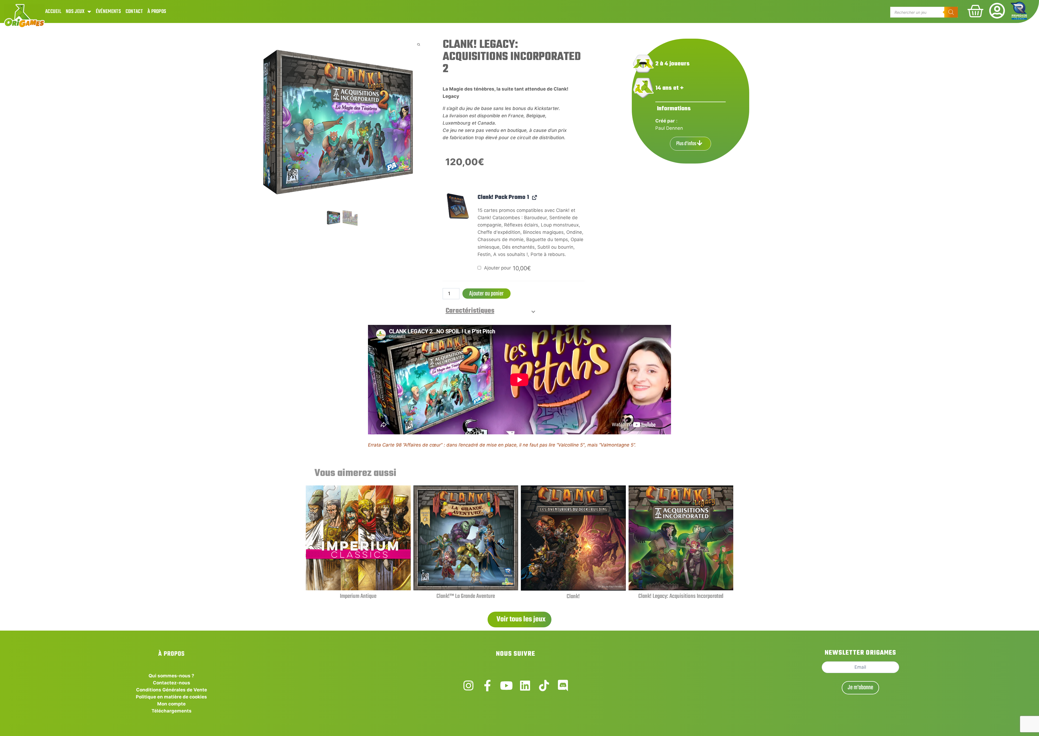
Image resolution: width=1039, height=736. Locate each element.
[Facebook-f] (487, 686)
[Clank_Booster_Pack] (457, 206)
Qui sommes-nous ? (171, 675)
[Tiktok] (544, 686)
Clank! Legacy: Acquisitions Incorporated (680, 596)
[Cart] (975, 11)
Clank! (573, 596)
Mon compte (171, 704)
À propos (156, 11)
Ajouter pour (507, 268)
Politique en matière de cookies (171, 697)
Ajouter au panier (486, 294)
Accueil (53, 11)
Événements (108, 11)
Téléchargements (172, 711)
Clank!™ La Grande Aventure (465, 596)
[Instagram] (468, 686)
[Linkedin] (525, 686)
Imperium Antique (358, 596)
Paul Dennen (669, 128)
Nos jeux (75, 11)
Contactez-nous (171, 682)
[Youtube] (506, 686)
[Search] (951, 12)
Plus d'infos (686, 143)
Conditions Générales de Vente (171, 689)
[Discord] (563, 686)
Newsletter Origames (860, 653)
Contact (134, 11)
